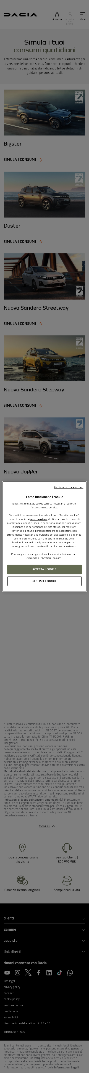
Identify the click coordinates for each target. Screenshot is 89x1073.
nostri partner (38, 519)
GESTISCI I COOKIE (44, 581)
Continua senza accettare (69, 487)
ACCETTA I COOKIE (44, 569)
